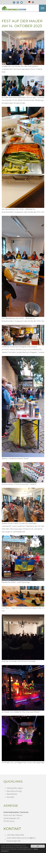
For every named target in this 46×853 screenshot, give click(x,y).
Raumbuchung (14, 791)
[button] (42, 8)
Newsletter (12, 794)
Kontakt (10, 797)
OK (38, 846)
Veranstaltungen (15, 788)
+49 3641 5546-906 (15, 835)
